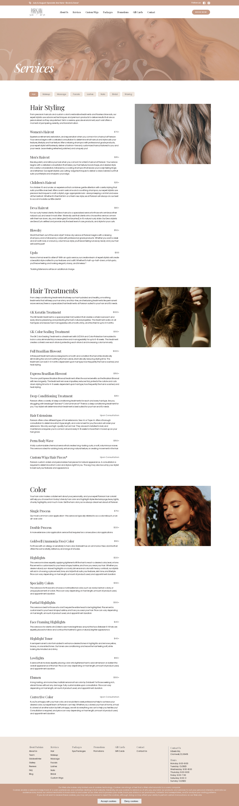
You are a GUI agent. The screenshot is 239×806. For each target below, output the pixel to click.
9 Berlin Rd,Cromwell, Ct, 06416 (179, 753)
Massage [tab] (61, 94)
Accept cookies (108, 801)
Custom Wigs (92, 12)
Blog (31, 774)
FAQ (31, 770)
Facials (54, 762)
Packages (108, 12)
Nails (53, 770)
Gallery (32, 762)
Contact (151, 12)
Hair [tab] (33, 94)
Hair (52, 751)
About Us (64, 12)
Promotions (122, 12)
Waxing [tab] (128, 94)
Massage (55, 758)
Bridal (53, 774)
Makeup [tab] (46, 94)
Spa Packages (79, 751)
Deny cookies (131, 801)
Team (32, 755)
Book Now (201, 12)
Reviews (32, 766)
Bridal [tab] (115, 94)
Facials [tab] (76, 94)
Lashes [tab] (90, 94)
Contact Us (142, 751)
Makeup (54, 755)
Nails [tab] (103, 94)
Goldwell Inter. (35, 758)
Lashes (54, 766)
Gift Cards (138, 12)
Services (77, 12)
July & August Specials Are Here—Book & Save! (55, 2)
